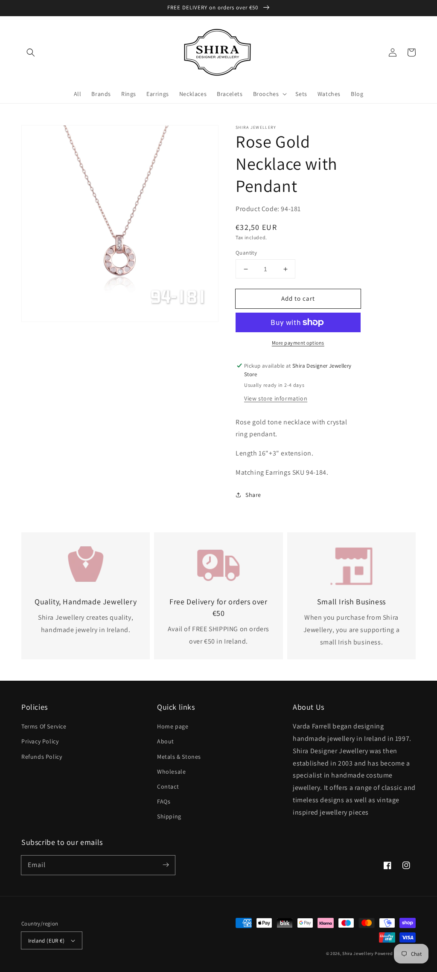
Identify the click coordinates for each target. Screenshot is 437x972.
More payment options (298, 342)
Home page (172, 726)
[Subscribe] (165, 865)
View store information (275, 398)
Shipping (169, 816)
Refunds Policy (41, 756)
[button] (30, 52)
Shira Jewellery (358, 953)
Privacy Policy (39, 741)
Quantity (246, 252)
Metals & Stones (179, 756)
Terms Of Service (44, 726)
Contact (168, 786)
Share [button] (253, 495)
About (165, 741)
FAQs (163, 801)
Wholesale (171, 771)
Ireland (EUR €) (46, 940)
